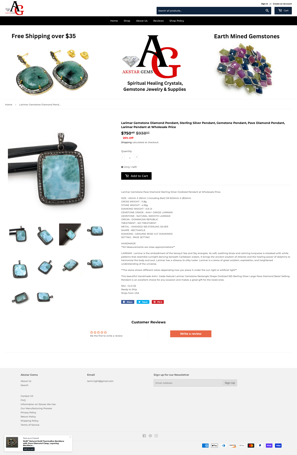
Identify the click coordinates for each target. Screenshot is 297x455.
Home (114, 20)
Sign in (264, 4)
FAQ (23, 400)
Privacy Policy (28, 412)
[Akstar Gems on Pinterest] (150, 436)
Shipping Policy (29, 420)
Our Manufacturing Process (36, 408)
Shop (127, 20)
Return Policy (28, 416)
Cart (285, 10)
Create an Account (282, 4)
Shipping (126, 142)
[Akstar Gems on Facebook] (144, 436)
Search (24, 385)
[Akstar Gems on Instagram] (156, 436)
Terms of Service (30, 424)
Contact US (27, 396)
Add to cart (29, 449)
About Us (141, 20)
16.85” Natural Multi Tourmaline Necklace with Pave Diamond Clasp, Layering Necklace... (43, 443)
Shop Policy (176, 20)
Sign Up (230, 382)
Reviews (158, 20)
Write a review (190, 333)
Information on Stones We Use (38, 404)
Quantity (126, 151)
